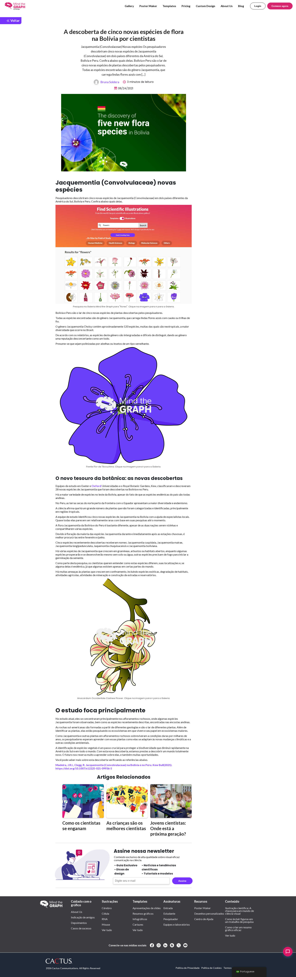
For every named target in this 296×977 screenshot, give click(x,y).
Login (257, 6)
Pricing (186, 6)
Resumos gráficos (143, 913)
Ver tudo (107, 929)
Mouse (106, 924)
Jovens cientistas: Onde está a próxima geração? (168, 828)
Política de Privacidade (188, 967)
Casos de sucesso (81, 928)
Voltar (15, 20)
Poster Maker (148, 6)
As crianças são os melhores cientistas (126, 825)
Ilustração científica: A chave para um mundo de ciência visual (239, 910)
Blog (241, 6)
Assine (182, 880)
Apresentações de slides (147, 907)
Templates (169, 6)
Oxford (96, 485)
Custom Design (205, 6)
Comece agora (280, 6)
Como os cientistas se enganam (81, 825)
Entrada (168, 907)
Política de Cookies (211, 967)
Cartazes (138, 924)
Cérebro (107, 907)
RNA (105, 918)
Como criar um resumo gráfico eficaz (238, 928)
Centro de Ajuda (203, 918)
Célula (105, 913)
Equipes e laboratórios (176, 924)
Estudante (169, 913)
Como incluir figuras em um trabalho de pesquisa (239, 920)
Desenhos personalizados (209, 913)
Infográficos (140, 918)
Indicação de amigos (83, 917)
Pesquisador (170, 918)
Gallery (129, 6)
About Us (227, 6)
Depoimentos (79, 922)
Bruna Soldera (109, 82)
